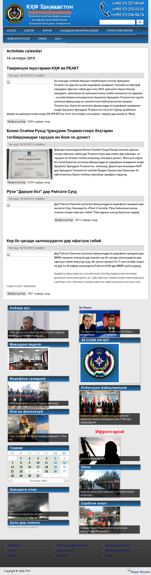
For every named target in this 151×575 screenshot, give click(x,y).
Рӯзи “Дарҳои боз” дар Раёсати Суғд (42, 191)
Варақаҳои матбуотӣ (117, 550)
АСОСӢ (11, 30)
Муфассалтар (17, 121)
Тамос (109, 555)
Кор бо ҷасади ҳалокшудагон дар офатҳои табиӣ (54, 240)
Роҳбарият (14, 545)
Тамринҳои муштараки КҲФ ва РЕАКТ (43, 68)
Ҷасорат (62, 555)
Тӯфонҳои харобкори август (25, 514)
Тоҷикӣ (44, 7)
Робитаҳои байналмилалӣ (72, 545)
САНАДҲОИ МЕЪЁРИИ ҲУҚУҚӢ (79, 30)
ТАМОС (42, 38)
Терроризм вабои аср (92, 458)
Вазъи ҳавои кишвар (117, 545)
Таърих (12, 555)
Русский (56, 7)
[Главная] (14, 22)
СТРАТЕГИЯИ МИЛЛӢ (119, 30)
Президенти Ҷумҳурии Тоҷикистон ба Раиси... (107, 331)
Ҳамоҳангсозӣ (65, 550)
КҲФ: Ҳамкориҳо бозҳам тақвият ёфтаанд (33, 403)
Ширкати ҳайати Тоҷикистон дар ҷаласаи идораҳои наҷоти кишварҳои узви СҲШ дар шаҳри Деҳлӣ (105, 419)
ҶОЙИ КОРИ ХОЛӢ (18, 38)
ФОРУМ (47, 30)
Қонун (11, 550)
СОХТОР (29, 30)
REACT (58, 38)
